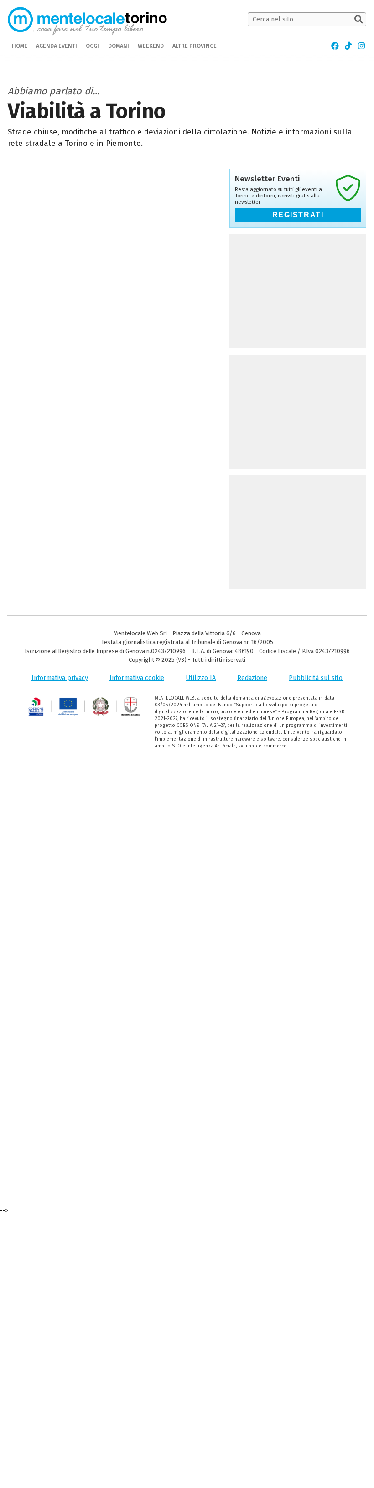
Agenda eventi (56, 45)
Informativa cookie (136, 678)
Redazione (252, 678)
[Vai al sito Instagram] (361, 46)
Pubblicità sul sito (316, 678)
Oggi (92, 45)
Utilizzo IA (201, 678)
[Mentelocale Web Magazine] (75, 19)
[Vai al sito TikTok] (348, 46)
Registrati (298, 215)
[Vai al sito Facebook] (335, 46)
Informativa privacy (59, 678)
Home (19, 45)
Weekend (151, 45)
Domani (118, 45)
